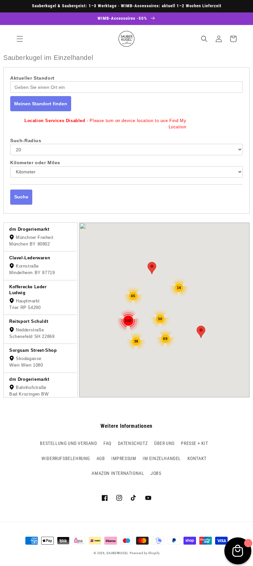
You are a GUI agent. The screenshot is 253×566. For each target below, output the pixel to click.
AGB (101, 458)
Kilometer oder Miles (35, 162)
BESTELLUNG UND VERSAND (68, 443)
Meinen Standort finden (40, 103)
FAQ (107, 443)
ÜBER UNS (164, 443)
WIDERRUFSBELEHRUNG (66, 458)
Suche (21, 196)
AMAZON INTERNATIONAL (118, 473)
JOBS (156, 473)
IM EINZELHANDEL (162, 458)
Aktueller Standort (32, 78)
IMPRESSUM (123, 458)
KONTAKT (197, 458)
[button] (20, 39)
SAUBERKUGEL (117, 553)
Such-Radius (26, 140)
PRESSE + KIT (194, 443)
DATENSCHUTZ (133, 443)
